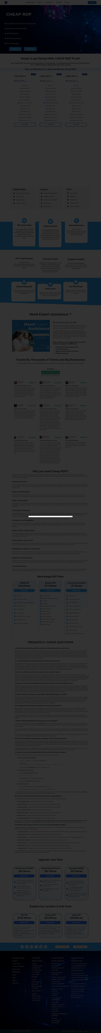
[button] (70, 517)
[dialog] (50, 516)
